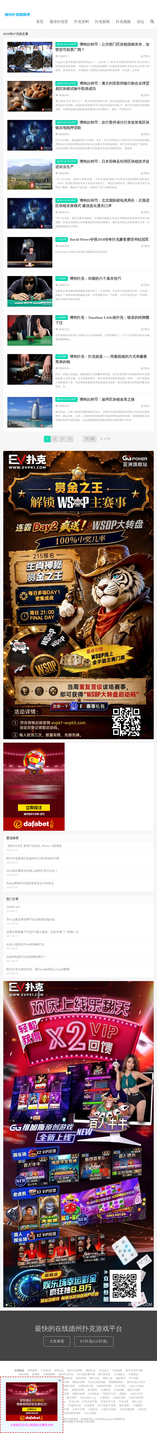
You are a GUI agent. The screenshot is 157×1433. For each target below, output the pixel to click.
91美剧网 (119, 1389)
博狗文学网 (78, 1382)
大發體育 (137, 1405)
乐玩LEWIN (136, 1393)
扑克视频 (123, 22)
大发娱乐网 (119, 1397)
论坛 (140, 22)
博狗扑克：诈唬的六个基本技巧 (95, 278)
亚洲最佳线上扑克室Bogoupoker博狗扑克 (102, 1419)
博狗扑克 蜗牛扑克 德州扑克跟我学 (17, 14)
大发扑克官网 (136, 1397)
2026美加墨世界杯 (71, 1413)
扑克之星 (124, 1401)
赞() (147, 56)
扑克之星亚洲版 (96, 1382)
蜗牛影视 (81, 1378)
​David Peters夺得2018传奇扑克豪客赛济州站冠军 (109, 239)
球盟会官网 (78, 1393)
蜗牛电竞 (124, 1405)
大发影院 (104, 1397)
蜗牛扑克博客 (74, 1370)
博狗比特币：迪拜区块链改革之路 (107, 399)
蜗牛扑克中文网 (134, 1370)
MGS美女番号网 (86, 1374)
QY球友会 (93, 1393)
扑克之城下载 (89, 1401)
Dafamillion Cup (88, 1397)
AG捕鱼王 (119, 1374)
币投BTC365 (109, 1393)
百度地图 (78, 1421)
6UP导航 (134, 1378)
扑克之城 (74, 1401)
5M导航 (64, 1389)
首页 (40, 22)
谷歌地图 (89, 1421)
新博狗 (35, 1374)
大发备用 (46, 1370)
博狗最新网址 (116, 1382)
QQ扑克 (142, 1409)
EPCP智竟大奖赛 (107, 1405)
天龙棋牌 (117, 1370)
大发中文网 (78, 1409)
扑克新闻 (102, 22)
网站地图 (68, 1421)
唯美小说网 (133, 1389)
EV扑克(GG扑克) (94, 1341)
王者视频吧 (49, 1374)
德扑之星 (137, 1401)
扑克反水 (104, 1370)
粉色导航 (24, 1374)
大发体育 (56, 1341)
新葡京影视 (78, 1389)
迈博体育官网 (85, 1386)
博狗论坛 (59, 1370)
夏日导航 (71, 1397)
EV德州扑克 (74, 1405)
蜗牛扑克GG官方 (136, 1382)
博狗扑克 (90, 1370)
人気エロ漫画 (136, 1386)
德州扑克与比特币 (66, 44)
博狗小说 (107, 1378)
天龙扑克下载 (108, 1401)
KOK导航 (120, 1386)
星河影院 (92, 1389)
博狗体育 (68, 1378)
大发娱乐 (93, 1409)
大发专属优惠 (127, 1409)
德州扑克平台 (66, 1374)
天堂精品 (133, 1374)
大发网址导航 (67, 1386)
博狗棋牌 (32, 1370)
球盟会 (123, 1393)
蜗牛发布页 (104, 1374)
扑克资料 (81, 22)
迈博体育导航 (104, 1386)
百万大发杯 (90, 1413)
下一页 (89, 438)
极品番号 (121, 1378)
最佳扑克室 (59, 22)
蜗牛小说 (94, 1378)
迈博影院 (106, 1389)
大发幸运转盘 (108, 1409)
